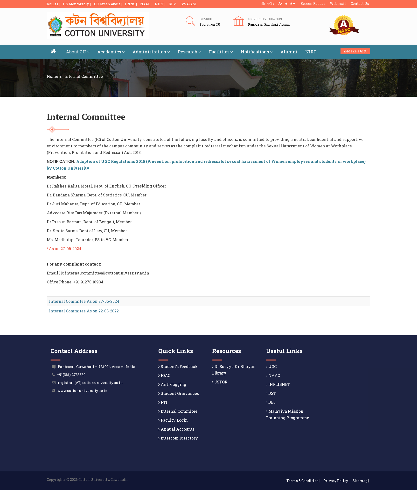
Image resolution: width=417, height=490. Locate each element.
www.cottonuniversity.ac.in (82, 390)
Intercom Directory (179, 437)
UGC (272, 366)
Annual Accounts (177, 429)
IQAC (165, 375)
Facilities (219, 52)
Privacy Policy (335, 480)
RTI (163, 402)
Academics (109, 52)
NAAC (273, 375)
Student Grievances (179, 393)
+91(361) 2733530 (71, 374)
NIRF (310, 52)
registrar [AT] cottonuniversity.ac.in (90, 382)
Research (188, 52)
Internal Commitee (178, 411)
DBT (271, 402)
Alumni (289, 52)
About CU (76, 52)
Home (52, 76)
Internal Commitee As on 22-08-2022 (84, 310)
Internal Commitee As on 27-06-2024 (84, 301)
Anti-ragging (173, 384)
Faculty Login (174, 420)
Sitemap (360, 480)
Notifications (255, 52)
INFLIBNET (278, 384)
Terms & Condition (302, 480)
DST (271, 393)
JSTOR (220, 381)
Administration (149, 52)
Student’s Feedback (179, 366)
